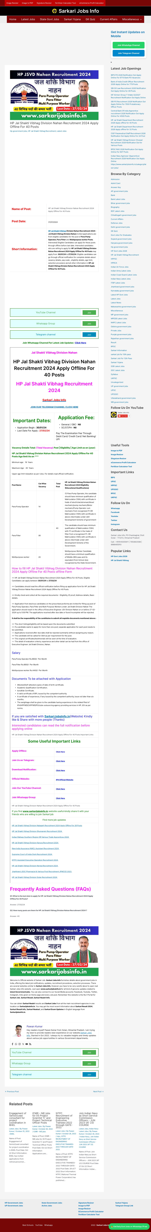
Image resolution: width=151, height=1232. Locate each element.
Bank (113, 195)
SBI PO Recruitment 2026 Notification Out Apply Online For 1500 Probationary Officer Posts (128, 104)
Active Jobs (47, 1206)
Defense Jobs (116, 223)
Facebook (115, 512)
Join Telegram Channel (128, 53)
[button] (140, 19)
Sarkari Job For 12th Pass (121, 358)
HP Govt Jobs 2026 (119, 251)
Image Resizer (12, 3)
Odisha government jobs (121, 326)
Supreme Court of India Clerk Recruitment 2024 (32, 854)
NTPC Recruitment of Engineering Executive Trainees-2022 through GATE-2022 (64, 1120)
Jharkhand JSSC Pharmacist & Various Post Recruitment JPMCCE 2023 (42, 871)
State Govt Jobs (49, 19)
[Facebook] (12, 1044)
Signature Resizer (44, 3)
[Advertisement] (54, 47)
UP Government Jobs (14, 1206)
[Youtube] (26, 1044)
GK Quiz (90, 19)
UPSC (113, 390)
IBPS (113, 477)
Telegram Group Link (124, 1206)
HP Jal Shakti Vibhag (57, 231)
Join (89, 312)
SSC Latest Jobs (118, 370)
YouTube (39, 1225)
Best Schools (28, 1225)
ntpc (58, 1136)
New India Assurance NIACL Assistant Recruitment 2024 (35, 848)
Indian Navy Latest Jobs (121, 279)
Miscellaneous (130, 19)
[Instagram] (19, 1044)
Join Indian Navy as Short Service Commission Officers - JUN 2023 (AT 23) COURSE (89, 1142)
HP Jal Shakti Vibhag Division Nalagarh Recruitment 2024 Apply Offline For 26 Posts (47, 825)
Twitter (114, 520)
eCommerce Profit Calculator (91, 3)
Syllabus (114, 374)
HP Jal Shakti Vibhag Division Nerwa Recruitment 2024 (35, 866)
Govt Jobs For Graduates (121, 235)
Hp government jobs (18, 131)
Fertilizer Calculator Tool (65, 3)
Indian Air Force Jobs (119, 267)
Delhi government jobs (120, 227)
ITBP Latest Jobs (118, 283)
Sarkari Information (119, 350)
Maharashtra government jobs (123, 306)
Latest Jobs (28, 19)
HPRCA (114, 263)
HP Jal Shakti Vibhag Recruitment (42, 131)
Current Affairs (108, 19)
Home (12, 19)
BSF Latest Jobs (117, 211)
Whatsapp (115, 508)
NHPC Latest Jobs (118, 322)
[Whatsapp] (16, 1044)
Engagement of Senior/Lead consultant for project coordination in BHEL (17, 1119)
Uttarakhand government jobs (123, 398)
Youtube (114, 516)
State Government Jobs (52, 1203)
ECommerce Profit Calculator (91, 1211)
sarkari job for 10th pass (121, 354)
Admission (115, 179)
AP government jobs (119, 191)
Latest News (116, 302)
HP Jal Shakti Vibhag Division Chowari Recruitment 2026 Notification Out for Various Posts (127, 142)
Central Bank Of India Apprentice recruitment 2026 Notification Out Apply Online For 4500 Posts (127, 113)
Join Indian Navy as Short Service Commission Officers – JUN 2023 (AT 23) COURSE (88, 1119)
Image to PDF (27, 3)
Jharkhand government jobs (122, 287)
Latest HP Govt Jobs (119, 295)
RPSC (113, 346)
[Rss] (30, 1044)
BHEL (12, 1134)
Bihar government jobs (120, 203)
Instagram (115, 524)
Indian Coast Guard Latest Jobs (124, 275)
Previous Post (12, 1091)
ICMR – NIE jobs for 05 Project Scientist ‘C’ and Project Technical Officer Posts (42, 1118)
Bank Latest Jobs (118, 199)
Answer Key (116, 187)
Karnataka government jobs (122, 291)
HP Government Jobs (14, 1203)
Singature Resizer (118, 458)
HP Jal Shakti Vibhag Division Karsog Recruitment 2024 (35, 843)
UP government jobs (119, 386)
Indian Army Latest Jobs (121, 271)
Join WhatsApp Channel (128, 45)
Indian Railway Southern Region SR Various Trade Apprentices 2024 (40, 837)
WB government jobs (119, 402)
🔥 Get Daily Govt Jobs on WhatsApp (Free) (129, 1226)
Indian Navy (84, 1137)
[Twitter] (23, 1044)
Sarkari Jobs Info (79, 11)
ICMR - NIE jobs (40, 1131)
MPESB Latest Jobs (119, 318)
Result (113, 342)
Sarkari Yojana (72, 19)
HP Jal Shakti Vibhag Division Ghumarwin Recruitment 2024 (37, 831)
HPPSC (114, 259)
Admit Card (115, 183)
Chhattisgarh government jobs (123, 215)
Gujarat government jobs (121, 239)
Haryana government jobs (121, 243)
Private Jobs (116, 330)
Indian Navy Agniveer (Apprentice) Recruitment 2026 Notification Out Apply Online (128, 158)
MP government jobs (119, 315)
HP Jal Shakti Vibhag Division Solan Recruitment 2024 (35, 877)
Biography (115, 207)
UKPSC (114, 378)
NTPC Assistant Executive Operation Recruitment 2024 (35, 860)
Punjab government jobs (121, 334)
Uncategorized (117, 382)
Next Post (98, 1091)
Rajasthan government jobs (122, 338)
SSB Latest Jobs (117, 366)
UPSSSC (114, 394)
